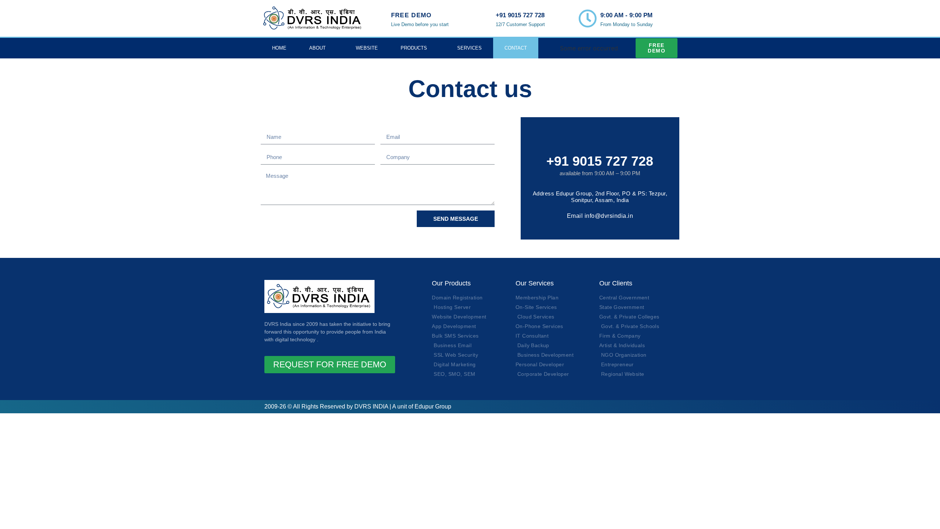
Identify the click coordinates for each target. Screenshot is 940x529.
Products (414, 48)
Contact (516, 48)
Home (279, 48)
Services (469, 48)
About (317, 48)
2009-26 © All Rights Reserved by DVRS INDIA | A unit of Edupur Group (357, 406)
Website (367, 48)
